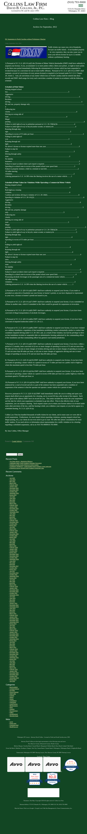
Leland (64, 746)
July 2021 (12, 527)
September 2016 (14, 576)
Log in (11, 721)
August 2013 (13, 623)
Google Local (38, 808)
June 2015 (12, 598)
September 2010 (14, 678)
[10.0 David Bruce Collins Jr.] (52, 785)
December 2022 (14, 508)
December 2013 (14, 618)
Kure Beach (59, 746)
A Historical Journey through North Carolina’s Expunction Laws (27, 468)
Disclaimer (26, 800)
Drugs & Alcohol (14, 692)
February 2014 (14, 615)
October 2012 (13, 637)
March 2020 (13, 545)
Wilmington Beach (65, 748)
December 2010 (14, 672)
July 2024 (12, 478)
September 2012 (14, 639)
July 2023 (12, 496)
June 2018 (12, 561)
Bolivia (16, 746)
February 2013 (14, 630)
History (12, 697)
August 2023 (13, 495)
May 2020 (12, 542)
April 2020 (12, 544)
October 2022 (13, 510)
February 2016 (14, 586)
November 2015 (14, 591)
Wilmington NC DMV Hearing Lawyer (34, 752)
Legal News (13, 702)
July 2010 (12, 681)
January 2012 (13, 650)
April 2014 (12, 612)
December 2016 (14, 573)
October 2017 (13, 567)
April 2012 (12, 645)
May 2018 (12, 562)
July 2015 (12, 596)
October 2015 (13, 593)
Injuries (12, 699)
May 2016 (12, 581)
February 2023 (14, 505)
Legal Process (14, 704)
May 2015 (12, 600)
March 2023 (13, 503)
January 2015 (13, 603)
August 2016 (13, 578)
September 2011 (14, 657)
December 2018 (14, 554)
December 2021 (14, 522)
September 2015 (14, 595)
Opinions (12, 709)
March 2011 (13, 667)
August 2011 (13, 659)
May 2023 (12, 500)
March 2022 (13, 518)
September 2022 (14, 512)
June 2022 (12, 513)
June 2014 (12, 608)
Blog (44, 756)
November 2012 (14, 635)
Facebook (39, 756)
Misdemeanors (14, 705)
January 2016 (13, 588)
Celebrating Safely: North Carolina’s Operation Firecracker (26, 463)
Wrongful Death (14, 716)
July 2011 (12, 661)
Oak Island (70, 746)
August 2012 (13, 640)
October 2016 (13, 574)
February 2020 (14, 547)
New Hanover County (34, 743)
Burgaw (21, 746)
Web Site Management (49, 808)
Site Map (32, 800)
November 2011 (14, 654)
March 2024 (13, 483)
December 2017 (14, 566)
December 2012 (14, 634)
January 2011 (13, 671)
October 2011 (13, 656)
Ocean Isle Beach (10, 748)
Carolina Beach (28, 746)
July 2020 (12, 539)
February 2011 (14, 669)
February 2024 (14, 485)
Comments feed (14, 725)
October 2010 (13, 676)
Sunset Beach (41, 748)
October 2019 (13, 551)
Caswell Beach (36, 746)
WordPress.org (14, 727)
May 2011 (12, 664)
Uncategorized (14, 714)
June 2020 (12, 540)
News (11, 707)
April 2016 (12, 583)
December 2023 (14, 488)
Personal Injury (14, 711)
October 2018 (13, 557)
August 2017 (13, 569)
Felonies (12, 695)
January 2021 (13, 532)
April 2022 (12, 517)
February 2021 (14, 530)
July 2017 (12, 571)
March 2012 (13, 647)
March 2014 (13, 613)
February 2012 (14, 649)
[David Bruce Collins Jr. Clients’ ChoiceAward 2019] (34, 785)
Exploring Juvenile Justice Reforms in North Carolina (24, 465)
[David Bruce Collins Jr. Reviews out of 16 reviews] (71, 771)
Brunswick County (45, 743)
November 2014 (14, 605)
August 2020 (13, 537)
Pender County (55, 743)
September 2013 (14, 622)
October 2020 (13, 535)
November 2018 (14, 556)
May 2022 (12, 515)
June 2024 (12, 479)
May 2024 (12, 481)
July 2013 (12, 625)
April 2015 (12, 601)
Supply (29, 748)
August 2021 (13, 525)
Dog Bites (12, 690)
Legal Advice (17, 441)
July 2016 (12, 579)
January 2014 (13, 617)
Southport (23, 748)
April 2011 (12, 666)
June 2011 (12, 662)
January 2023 (13, 507)
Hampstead (44, 746)
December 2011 (14, 652)
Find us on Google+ (29, 808)
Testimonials (19, 752)
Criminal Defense (14, 689)
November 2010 (14, 674)
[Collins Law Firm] (25, 12)
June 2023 (12, 498)
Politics (11, 712)
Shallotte (18, 748)
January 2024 (13, 486)
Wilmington (57, 748)
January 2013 (13, 632)
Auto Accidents (14, 687)
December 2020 (14, 534)
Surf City (34, 748)
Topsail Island (49, 748)
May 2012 (12, 644)
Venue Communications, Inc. (64, 808)
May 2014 (12, 610)
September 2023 (14, 493)
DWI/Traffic (13, 694)
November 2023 (14, 490)
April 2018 (12, 564)
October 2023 (13, 491)
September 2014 (14, 606)
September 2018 (14, 559)
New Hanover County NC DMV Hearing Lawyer (58, 752)
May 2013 (12, 627)
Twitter (48, 756)
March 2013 (13, 628)
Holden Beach (51, 746)
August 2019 (13, 552)
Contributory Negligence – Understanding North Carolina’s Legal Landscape (30, 466)
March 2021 (13, 529)
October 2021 (13, 523)
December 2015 (14, 590)
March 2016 (13, 584)
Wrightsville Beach (76, 748)
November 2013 (14, 620)
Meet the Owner (19, 808)
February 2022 (14, 520)
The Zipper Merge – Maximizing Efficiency (21, 461)
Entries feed (13, 723)
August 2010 (13, 679)
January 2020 (13, 549)
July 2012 (12, 642)
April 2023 (12, 501)
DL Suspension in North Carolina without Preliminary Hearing (25, 39)
